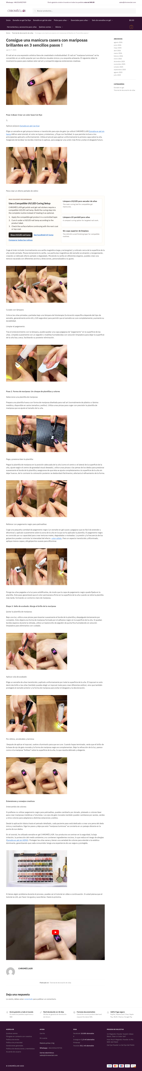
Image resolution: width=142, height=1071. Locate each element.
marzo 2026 (118, 53)
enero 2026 (118, 59)
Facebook (76, 1033)
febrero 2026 (118, 56)
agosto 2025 (118, 72)
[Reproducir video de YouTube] (55, 932)
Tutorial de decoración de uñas (22, 33)
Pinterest (76, 1042)
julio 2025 (117, 75)
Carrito (42, 1033)
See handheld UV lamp (43, 235)
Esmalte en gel (119, 88)
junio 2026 (117, 45)
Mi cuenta (43, 1038)
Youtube (76, 1045)
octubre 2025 (118, 67)
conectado (28, 999)
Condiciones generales (14, 1045)
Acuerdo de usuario (13, 1052)
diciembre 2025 (119, 61)
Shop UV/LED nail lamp (20, 235)
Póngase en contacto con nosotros (19, 1036)
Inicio (8, 33)
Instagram (77, 1039)
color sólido (56, 538)
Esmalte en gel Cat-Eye (29, 126)
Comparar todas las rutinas (21, 240)
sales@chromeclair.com (127, 2)
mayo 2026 (117, 48)
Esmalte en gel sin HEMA (17, 840)
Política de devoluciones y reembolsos (20, 1049)
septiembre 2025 (120, 70)
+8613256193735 (55, 1048)
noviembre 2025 (119, 64)
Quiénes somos (12, 1033)
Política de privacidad (14, 1042)
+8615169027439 (20, 2)
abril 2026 (117, 51)
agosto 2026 (118, 42)
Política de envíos (12, 1039)
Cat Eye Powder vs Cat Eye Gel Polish (120, 1045)
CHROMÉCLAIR (25, 968)
